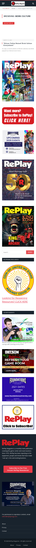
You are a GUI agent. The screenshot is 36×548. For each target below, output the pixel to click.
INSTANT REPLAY (8, 23)
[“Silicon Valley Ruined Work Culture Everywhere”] (18, 30)
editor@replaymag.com (9, 516)
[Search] (33, 3)
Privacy (4, 527)
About (4, 524)
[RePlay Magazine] (18, 3)
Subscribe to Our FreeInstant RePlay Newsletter (18, 469)
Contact (4, 531)
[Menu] (3, 3)
